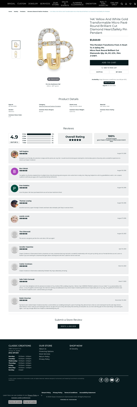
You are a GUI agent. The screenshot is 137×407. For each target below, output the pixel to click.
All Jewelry (74, 349)
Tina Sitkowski (24, 231)
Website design (49, 378)
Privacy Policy (44, 359)
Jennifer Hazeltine (26, 247)
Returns (119, 72)
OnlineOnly (114, 4)
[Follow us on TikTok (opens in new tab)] (117, 380)
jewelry (16, 11)
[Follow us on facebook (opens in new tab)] (101, 380)
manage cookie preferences (20, 398)
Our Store (55, 4)
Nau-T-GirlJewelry (103, 4)
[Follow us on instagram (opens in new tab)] (106, 380)
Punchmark (73, 378)
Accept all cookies (30, 402)
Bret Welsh (23, 168)
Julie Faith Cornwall (26, 279)
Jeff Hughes (23, 151)
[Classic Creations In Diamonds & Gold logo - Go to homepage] (3, 4)
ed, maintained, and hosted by (61, 378)
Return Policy (44, 357)
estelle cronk (24, 216)
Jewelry (33, 4)
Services (45, 4)
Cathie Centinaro (25, 264)
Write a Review (68, 326)
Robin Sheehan (25, 298)
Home (10, 11)
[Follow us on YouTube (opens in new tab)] (112, 380)
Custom (21, 4)
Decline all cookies (15, 402)
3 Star (24, 138)
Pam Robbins (24, 185)
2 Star (24, 140)
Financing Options (46, 351)
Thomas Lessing (25, 201)
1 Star (24, 142)
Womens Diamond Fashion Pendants (37, 11)
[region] (53, 49)
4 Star (24, 136)
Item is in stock (109, 82)
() (53, 134)
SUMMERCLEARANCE (77, 4)
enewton (91, 4)
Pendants (22, 11)
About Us (42, 349)
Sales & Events (65, 4)
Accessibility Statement (87, 392)
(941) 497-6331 (53, 86)
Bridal (11, 4)
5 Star (24, 134)
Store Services (44, 354)
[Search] (122, 4)
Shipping (99, 72)
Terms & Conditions (70, 392)
